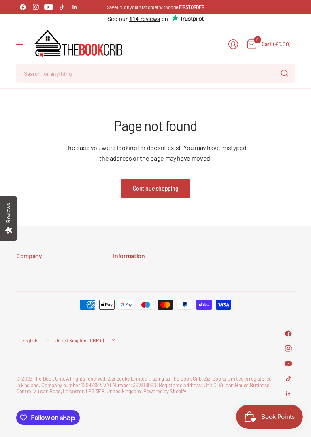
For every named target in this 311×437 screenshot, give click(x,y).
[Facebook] (22, 6)
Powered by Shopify (164, 391)
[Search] (285, 73)
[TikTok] (61, 6)
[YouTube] (48, 6)
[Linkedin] (74, 6)
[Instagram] (35, 6)
